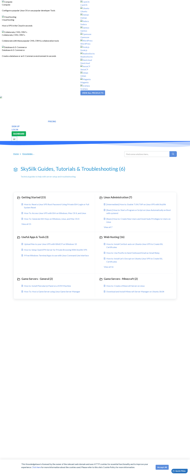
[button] (9, 100)
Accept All (162, 467)
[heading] (55, 197)
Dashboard (18, 133)
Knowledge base (29, 154)
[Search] (173, 154)
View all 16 (108, 267)
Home (16, 154)
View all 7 (108, 227)
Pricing (52, 121)
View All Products (92, 93)
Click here (36, 467)
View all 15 (26, 224)
